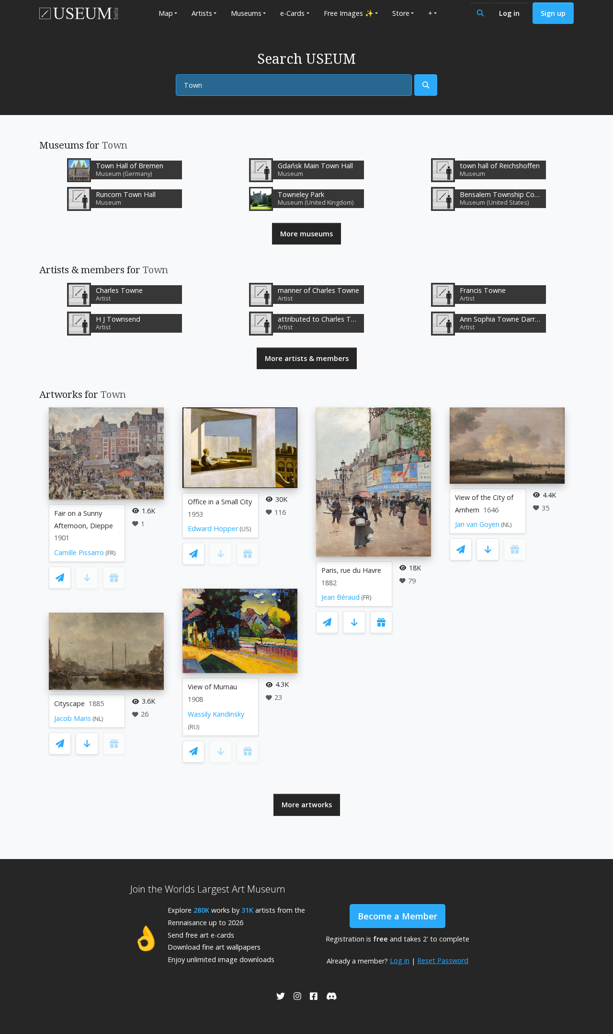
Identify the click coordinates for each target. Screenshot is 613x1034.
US (245, 529)
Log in (509, 13)
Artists (202, 13)
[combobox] (294, 85)
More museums (306, 233)
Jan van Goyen (477, 524)
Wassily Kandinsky (216, 714)
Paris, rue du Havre (351, 570)
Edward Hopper (213, 528)
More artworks (307, 804)
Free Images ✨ (349, 13)
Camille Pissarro (79, 552)
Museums (246, 13)
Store (400, 13)
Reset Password (442, 960)
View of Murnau (212, 686)
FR (110, 553)
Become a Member (397, 916)
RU (194, 727)
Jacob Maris (72, 718)
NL (98, 719)
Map (166, 13)
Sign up (553, 13)
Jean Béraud (340, 597)
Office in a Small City (220, 501)
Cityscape (69, 703)
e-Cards (292, 13)
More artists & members (307, 358)
